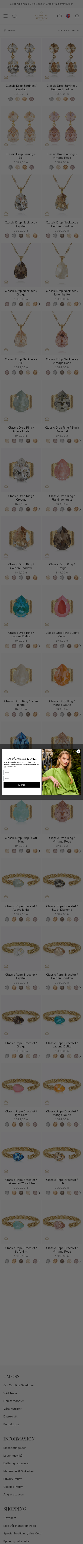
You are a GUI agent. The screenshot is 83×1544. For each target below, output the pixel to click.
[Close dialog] (78, 751)
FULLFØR (21, 785)
